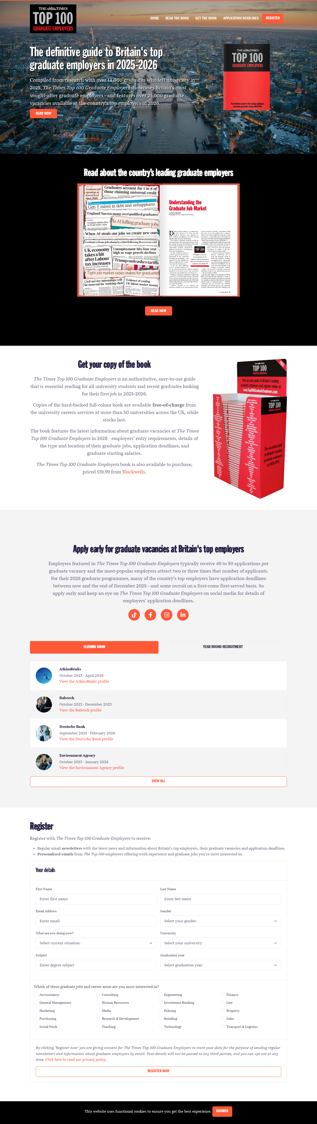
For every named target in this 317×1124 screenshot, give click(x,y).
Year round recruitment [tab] (223, 647)
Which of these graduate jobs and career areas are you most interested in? (96, 986)
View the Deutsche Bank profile (86, 738)
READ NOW (43, 113)
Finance (232, 995)
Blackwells (133, 472)
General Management (55, 1002)
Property (233, 1011)
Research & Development (120, 1018)
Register (273, 18)
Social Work (48, 1027)
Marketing (47, 1011)
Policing (170, 1011)
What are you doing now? (54, 933)
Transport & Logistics (242, 1027)
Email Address (46, 911)
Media (106, 1011)
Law (229, 1002)
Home (154, 18)
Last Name (168, 889)
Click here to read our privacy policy (75, 1059)
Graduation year (172, 955)
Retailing (170, 1018)
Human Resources (115, 1002)
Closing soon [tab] (94, 647)
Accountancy (49, 995)
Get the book (206, 18)
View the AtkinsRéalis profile (84, 681)
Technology (173, 1027)
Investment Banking (179, 1002)
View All (158, 781)
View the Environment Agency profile (91, 767)
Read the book (177, 18)
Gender (165, 911)
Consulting (110, 995)
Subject (41, 955)
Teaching (109, 1027)
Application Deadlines (241, 18)
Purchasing (47, 1018)
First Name (44, 889)
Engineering (173, 995)
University (168, 933)
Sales (230, 1018)
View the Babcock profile (80, 710)
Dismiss (222, 1111)
